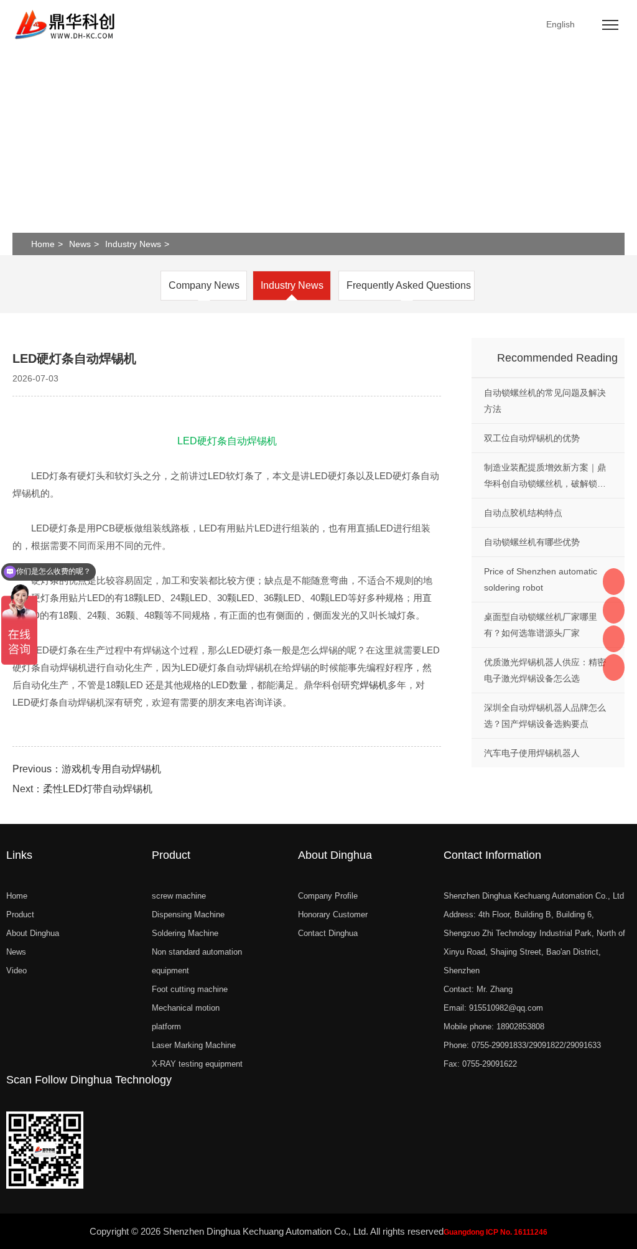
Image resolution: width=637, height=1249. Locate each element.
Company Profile (328, 895)
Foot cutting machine (190, 989)
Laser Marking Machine (194, 1045)
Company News (204, 285)
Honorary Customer (333, 914)
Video (16, 970)
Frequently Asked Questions (408, 285)
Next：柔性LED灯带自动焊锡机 (82, 789)
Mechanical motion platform (186, 1017)
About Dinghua (32, 933)
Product (20, 914)
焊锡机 (374, 685)
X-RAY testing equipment (197, 1064)
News (80, 244)
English (560, 24)
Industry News (133, 244)
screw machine (179, 895)
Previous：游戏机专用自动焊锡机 (86, 769)
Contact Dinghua (328, 933)
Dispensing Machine (188, 914)
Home (43, 244)
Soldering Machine (185, 933)
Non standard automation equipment (197, 961)
